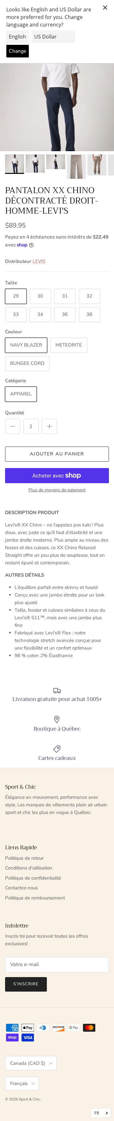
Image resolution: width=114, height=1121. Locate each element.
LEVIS (39, 261)
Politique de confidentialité (33, 878)
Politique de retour (24, 858)
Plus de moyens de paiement (57, 490)
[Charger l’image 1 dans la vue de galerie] (57, 92)
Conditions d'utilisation (28, 868)
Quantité (14, 413)
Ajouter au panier (57, 454)
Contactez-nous (21, 888)
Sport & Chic (29, 1099)
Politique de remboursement (35, 898)
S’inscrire (26, 984)
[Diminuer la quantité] (12, 426)
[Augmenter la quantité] (49, 426)
